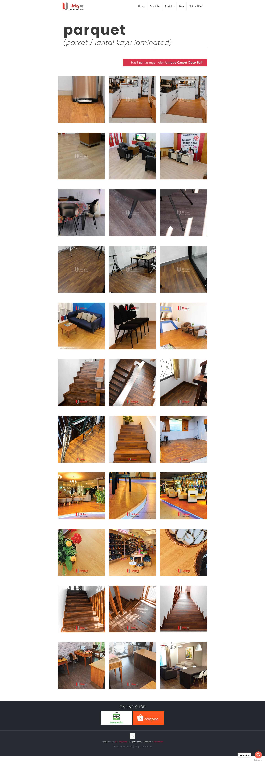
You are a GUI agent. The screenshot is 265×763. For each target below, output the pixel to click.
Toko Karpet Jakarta (123, 746)
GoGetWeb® (158, 742)
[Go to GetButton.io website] (258, 760)
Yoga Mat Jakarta (143, 746)
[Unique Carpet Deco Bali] (76, 6)
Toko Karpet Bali (121, 742)
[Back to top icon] (132, 736)
